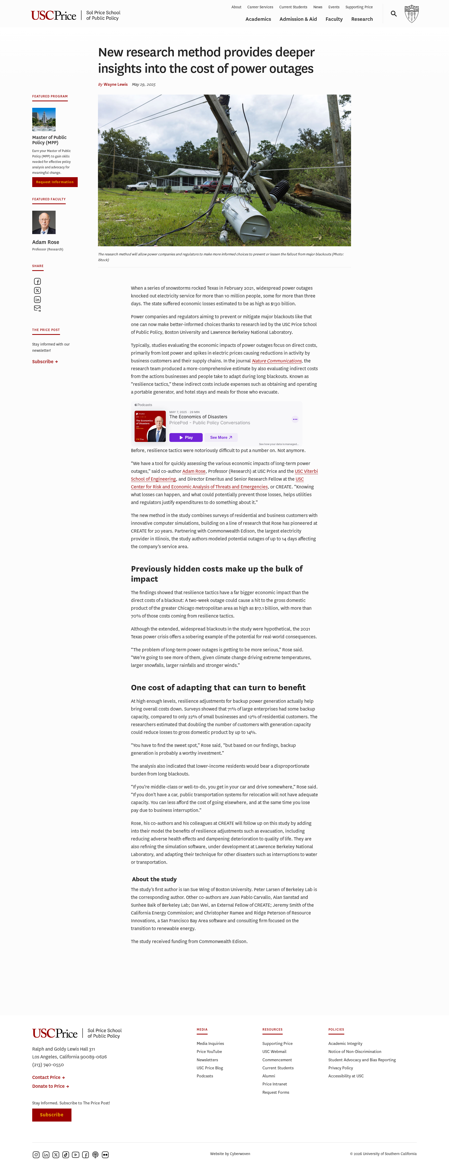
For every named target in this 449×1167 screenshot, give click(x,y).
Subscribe (43, 362)
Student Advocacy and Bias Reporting (362, 1060)
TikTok (66, 1155)
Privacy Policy (340, 1068)
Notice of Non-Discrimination (354, 1051)
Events (334, 7)
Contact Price (46, 1077)
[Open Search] (392, 13)
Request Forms (275, 1092)
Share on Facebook (37, 281)
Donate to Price (48, 1086)
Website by (230, 1153)
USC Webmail (274, 1051)
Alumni (268, 1076)
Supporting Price (359, 7)
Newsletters (207, 1060)
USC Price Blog (210, 1068)
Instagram (36, 1155)
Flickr (105, 1155)
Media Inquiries (210, 1043)
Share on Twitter (37, 290)
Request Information (55, 182)
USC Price (77, 13)
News (317, 7)
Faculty (334, 19)
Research (362, 19)
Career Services (260, 7)
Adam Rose (194, 471)
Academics (258, 19)
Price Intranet (274, 1084)
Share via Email (37, 309)
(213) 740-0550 (48, 1065)
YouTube (76, 1155)
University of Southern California (411, 13)
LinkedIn (46, 1155)
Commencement (277, 1060)
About (236, 7)
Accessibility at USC (346, 1076)
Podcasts (205, 1076)
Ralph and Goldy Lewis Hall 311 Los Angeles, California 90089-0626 (69, 1053)
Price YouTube (209, 1051)
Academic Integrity (345, 1043)
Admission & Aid (298, 19)
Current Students (293, 7)
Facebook (85, 1155)
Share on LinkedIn (37, 299)
